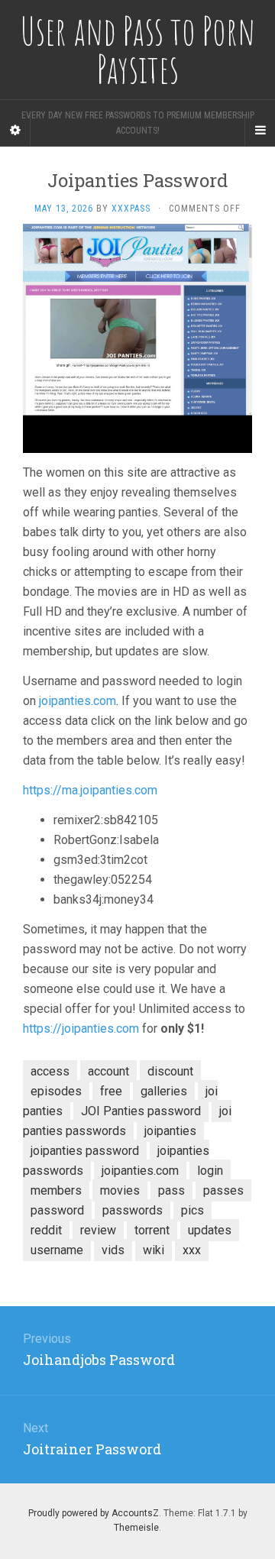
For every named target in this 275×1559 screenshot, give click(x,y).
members (56, 1190)
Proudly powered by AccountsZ (93, 1513)
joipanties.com (77, 701)
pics (192, 1210)
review (98, 1230)
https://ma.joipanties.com (90, 790)
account (108, 1071)
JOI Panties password (141, 1111)
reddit (46, 1230)
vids (113, 1250)
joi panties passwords (127, 1121)
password (57, 1210)
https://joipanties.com (81, 1028)
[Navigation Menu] (259, 130)
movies (120, 1190)
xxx (192, 1250)
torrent (152, 1230)
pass (171, 1190)
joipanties (170, 1131)
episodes (56, 1091)
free (111, 1091)
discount (170, 1071)
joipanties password (85, 1150)
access (50, 1071)
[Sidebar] (15, 130)
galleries (164, 1091)
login (210, 1170)
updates (209, 1230)
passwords (132, 1210)
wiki (153, 1250)
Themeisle (136, 1527)
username (57, 1250)
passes (223, 1190)
